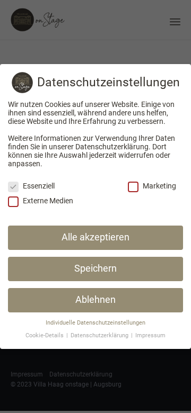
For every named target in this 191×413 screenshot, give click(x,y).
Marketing (159, 186)
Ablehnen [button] (95, 299)
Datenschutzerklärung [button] (100, 335)
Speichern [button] (95, 268)
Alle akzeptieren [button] (95, 237)
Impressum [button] (150, 335)
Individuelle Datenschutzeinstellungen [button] (95, 322)
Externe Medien (48, 200)
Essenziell (39, 186)
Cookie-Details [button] (45, 335)
